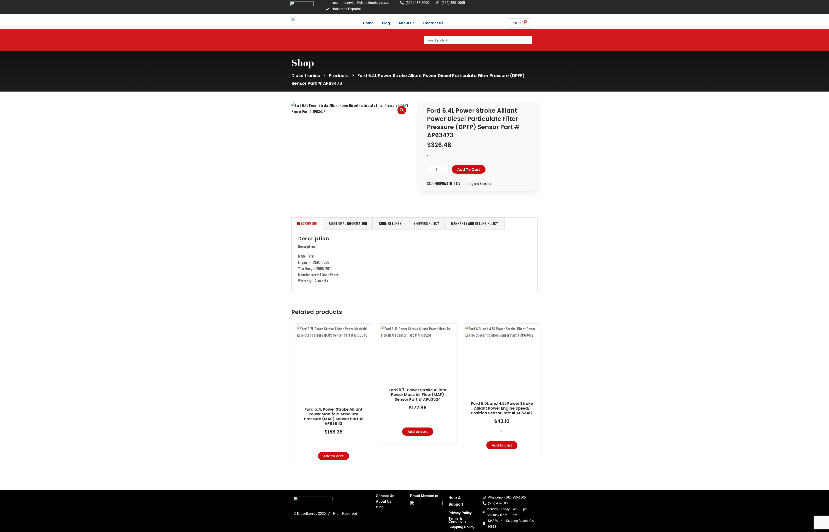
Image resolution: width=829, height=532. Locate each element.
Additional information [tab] (348, 223)
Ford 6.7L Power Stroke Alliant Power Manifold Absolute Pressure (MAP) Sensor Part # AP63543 (330, 416)
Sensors (485, 183)
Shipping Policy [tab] (426, 223)
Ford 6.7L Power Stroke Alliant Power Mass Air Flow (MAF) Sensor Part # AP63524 (415, 395)
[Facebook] (523, 6)
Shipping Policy (461, 527)
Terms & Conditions (457, 520)
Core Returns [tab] (390, 223)
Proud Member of (424, 495)
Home (368, 23)
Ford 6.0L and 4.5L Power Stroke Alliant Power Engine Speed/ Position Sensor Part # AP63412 (499, 408)
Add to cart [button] (330, 456)
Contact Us (433, 23)
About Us (406, 23)
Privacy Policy (460, 513)
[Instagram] (532, 6)
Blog (386, 23)
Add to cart (468, 169)
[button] (401, 110)
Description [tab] (307, 223)
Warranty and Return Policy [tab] (474, 223)
